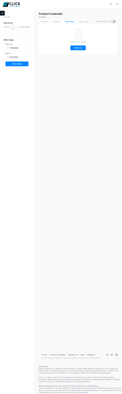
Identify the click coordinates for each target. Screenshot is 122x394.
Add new (78, 48)
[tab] (45, 21)
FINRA (41, 371)
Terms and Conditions (69, 358)
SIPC (48, 371)
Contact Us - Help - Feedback (81, 355)
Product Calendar (58, 355)
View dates (17, 64)
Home (44, 355)
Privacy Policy (84, 358)
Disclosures (96, 358)
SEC (102, 369)
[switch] (113, 21)
